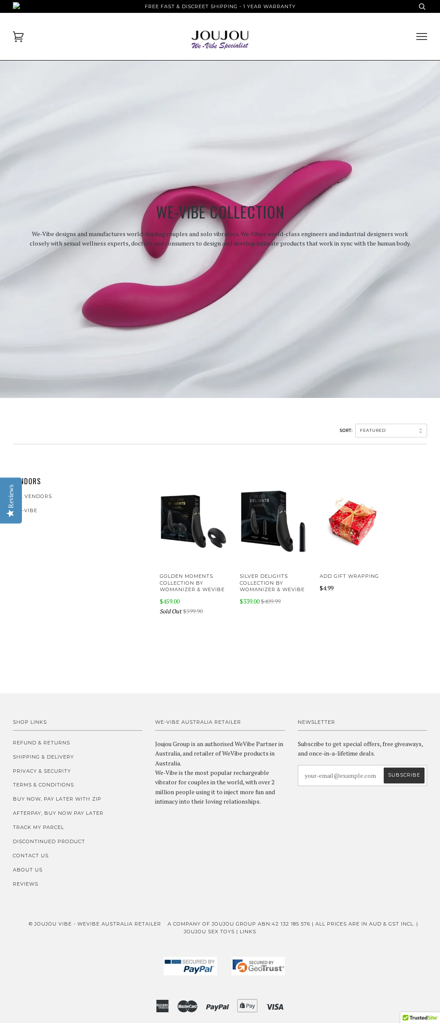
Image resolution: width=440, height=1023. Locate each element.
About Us (28, 870)
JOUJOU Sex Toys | (212, 932)
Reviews (25, 884)
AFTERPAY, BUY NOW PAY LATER (58, 813)
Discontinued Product (49, 841)
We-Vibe (25, 510)
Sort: (347, 430)
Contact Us (31, 856)
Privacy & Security (42, 771)
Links (248, 932)
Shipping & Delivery (43, 757)
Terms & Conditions (43, 785)
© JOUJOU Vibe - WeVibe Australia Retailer (95, 924)
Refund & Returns (41, 743)
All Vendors (32, 496)
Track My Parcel (38, 827)
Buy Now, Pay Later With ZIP (57, 799)
